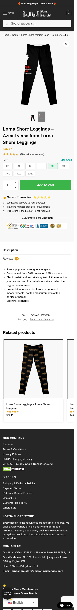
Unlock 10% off (7, 593)
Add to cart (45, 185)
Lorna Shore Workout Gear (35, 35)
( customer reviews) (32, 154)
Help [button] (67, 605)
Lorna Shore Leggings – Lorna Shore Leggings (28, 406)
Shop (15, 35)
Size (5, 160)
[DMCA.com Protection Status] (37, 469)
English (17, 602)
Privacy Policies (12, 454)
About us (8, 444)
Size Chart (66, 159)
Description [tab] (10, 250)
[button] (68, 13)
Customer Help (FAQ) (15, 502)
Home (6, 35)
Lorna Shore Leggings (63, 35)
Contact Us (9, 497)
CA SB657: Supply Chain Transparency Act (28, 463)
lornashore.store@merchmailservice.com (37, 570)
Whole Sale (9, 507)
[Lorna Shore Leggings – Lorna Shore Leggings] (33, 369)
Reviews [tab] (10, 258)
